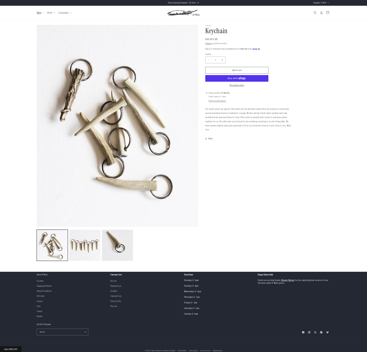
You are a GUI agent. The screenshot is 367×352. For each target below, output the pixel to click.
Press (39, 306)
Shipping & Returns (44, 286)
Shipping (208, 43)
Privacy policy (193, 350)
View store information (217, 101)
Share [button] (210, 138)
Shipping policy (217, 350)
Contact (40, 301)
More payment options (237, 85)
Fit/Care (113, 281)
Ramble (40, 316)
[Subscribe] (85, 332)
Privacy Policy (115, 301)
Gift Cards (40, 296)
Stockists (40, 281)
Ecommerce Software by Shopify (165, 351)
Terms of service (205, 350)
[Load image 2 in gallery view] (84, 245)
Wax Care (113, 306)
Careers (39, 311)
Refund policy (182, 350)
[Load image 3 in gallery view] (117, 245)
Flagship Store (115, 286)
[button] (40, 12)
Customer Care (116, 296)
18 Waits (152, 351)
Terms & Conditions (44, 291)
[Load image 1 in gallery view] (52, 245)
